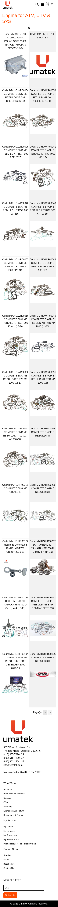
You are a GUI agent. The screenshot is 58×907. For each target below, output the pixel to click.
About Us (7, 789)
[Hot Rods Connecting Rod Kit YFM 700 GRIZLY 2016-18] (15, 572)
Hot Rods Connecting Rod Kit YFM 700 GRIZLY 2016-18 (15, 548)
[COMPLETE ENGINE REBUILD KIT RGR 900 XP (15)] (43, 177)
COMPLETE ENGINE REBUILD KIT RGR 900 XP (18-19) (42, 210)
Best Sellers (9, 864)
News (6, 859)
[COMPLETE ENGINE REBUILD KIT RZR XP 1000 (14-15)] (43, 346)
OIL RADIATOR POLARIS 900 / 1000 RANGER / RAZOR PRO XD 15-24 (15, 43)
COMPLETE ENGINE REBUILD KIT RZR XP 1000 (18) (42, 379)
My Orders (8, 826)
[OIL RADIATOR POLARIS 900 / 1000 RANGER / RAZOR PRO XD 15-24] (15, 65)
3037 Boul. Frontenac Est (16, 747)
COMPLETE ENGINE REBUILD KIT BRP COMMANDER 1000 (42, 604)
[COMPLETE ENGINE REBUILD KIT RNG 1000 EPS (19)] (15, 290)
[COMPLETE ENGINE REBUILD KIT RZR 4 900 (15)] (43, 290)
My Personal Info (11, 839)
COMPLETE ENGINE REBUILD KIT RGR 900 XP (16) (15, 210)
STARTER (42, 37)
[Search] (37, 4)
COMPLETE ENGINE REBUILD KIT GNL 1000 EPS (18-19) (42, 97)
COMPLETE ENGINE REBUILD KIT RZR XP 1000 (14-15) (42, 323)
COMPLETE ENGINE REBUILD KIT (42, 434)
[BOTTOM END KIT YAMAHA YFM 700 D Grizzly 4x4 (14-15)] (43, 567)
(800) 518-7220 (11, 758)
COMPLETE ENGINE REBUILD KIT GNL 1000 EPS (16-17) (15, 97)
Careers (7, 798)
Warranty (7, 806)
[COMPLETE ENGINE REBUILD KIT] (43, 459)
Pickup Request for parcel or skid (19, 844)
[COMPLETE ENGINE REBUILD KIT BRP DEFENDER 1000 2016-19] (15, 685)
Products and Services (14, 793)
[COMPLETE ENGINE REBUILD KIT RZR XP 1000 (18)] (43, 403)
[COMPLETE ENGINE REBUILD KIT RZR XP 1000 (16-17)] (15, 403)
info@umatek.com (12, 765)
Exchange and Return (13, 811)
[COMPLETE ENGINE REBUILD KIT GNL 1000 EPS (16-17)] (15, 121)
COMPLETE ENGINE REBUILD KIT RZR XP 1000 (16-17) (15, 379)
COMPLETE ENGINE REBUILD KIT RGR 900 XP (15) (42, 154)
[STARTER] (43, 65)
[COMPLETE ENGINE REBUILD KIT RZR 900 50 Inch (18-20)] (15, 346)
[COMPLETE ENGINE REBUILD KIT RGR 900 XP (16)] (15, 234)
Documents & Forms (13, 815)
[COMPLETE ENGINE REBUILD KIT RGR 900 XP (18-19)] (43, 234)
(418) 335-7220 (11, 754)
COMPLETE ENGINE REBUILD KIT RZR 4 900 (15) (42, 266)
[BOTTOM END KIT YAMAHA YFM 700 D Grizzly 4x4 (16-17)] (15, 628)
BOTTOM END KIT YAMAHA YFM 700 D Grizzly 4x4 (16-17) (15, 604)
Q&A (5, 802)
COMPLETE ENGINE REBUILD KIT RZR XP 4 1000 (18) (15, 435)
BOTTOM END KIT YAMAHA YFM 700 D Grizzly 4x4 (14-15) (42, 548)
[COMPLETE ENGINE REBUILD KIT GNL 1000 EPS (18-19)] (43, 121)
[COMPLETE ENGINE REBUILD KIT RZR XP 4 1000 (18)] (15, 459)
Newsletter (12, 880)
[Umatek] (10, 5)
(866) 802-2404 (11, 761)
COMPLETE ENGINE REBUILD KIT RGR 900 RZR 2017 (15, 154)
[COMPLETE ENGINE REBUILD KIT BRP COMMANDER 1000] (43, 628)
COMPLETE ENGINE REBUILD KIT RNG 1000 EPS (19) (15, 266)
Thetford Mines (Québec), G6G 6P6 (22, 751)
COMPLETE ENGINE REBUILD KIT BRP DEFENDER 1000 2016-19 (15, 662)
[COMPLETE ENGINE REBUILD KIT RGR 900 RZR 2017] (15, 177)
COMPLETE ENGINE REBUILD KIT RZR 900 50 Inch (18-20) (15, 323)
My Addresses (10, 835)
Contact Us (8, 868)
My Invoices (9, 831)
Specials (7, 855)
